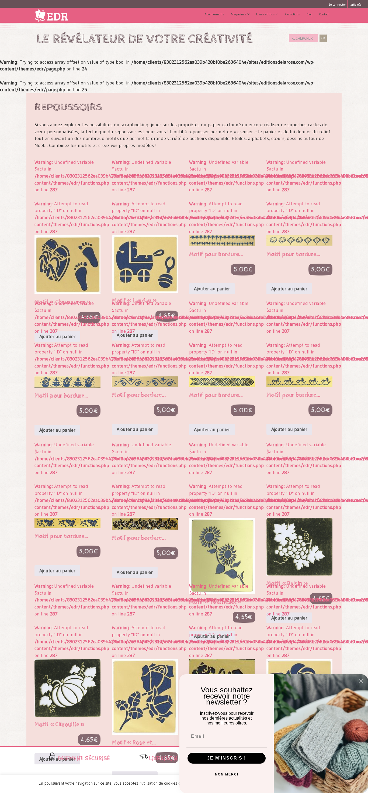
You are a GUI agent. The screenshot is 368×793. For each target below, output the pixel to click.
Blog (309, 14)
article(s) (356, 4)
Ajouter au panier (212, 289)
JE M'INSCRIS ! (226, 758)
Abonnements (214, 14)
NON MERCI (226, 774)
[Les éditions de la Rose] (52, 15)
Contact (324, 14)
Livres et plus (266, 14)
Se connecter (337, 4)
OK (323, 38)
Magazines (239, 14)
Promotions (292, 14)
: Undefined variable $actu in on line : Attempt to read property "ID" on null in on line (67, 234)
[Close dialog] (361, 681)
